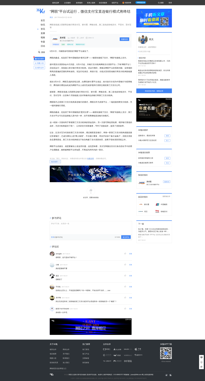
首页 (43, 20)
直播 (43, 33)
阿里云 (71, 374)
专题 (43, 41)
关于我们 (66, 353)
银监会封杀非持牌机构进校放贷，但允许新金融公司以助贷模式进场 (154, 71)
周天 (51, 17)
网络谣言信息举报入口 (58, 368)
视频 (43, 37)
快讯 (43, 24)
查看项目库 (166, 196)
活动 (43, 45)
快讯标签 (85, 362)
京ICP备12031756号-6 (105, 378)
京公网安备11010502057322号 (136, 378)
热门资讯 (85, 349)
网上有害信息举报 (147, 374)
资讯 (43, 28)
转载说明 (90, 158)
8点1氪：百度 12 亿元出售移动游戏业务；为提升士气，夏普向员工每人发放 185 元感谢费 (154, 230)
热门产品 (85, 353)
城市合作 (53, 349)
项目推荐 (54, 161)
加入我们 (66, 362)
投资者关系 (54, 362)
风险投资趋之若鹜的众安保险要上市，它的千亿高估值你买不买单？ (154, 62)
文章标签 (85, 358)
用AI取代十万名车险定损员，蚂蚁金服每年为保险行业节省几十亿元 (154, 81)
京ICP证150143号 (119, 378)
